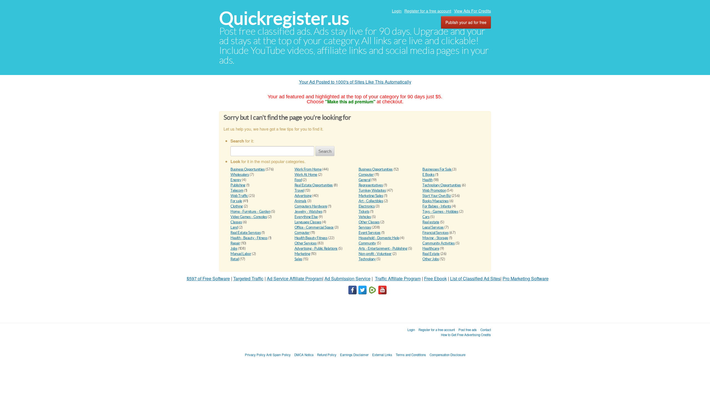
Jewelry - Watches (308, 211)
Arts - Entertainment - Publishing (383, 248)
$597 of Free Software (208, 278)
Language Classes (308, 222)
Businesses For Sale (437, 169)
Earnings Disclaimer (354, 354)
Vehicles (365, 217)
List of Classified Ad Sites (475, 278)
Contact (485, 330)
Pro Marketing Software (526, 278)
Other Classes (369, 222)
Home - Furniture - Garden (250, 211)
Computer (366, 174)
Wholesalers (239, 174)
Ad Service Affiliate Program (294, 278)
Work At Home (306, 174)
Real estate (430, 222)
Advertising (303, 196)
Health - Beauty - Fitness (248, 238)
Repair (235, 243)
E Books (428, 174)
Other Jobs (430, 259)
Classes (236, 222)
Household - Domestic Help (379, 238)
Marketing (302, 254)
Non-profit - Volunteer (375, 254)
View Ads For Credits (472, 11)
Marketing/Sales (371, 196)
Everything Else (306, 217)
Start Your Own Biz (436, 196)
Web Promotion (434, 190)
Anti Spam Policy (278, 354)
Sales (298, 259)
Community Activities (438, 243)
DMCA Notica (303, 354)
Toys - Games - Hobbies (440, 211)
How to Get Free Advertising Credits (466, 334)
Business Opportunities (247, 169)
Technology (367, 259)
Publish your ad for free (465, 22)
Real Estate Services (245, 233)
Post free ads (467, 330)
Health (427, 180)
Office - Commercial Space (314, 227)
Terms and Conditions (411, 354)
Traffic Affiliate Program (398, 278)
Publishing (237, 185)
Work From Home (308, 169)
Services (365, 227)
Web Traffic (239, 196)
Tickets (364, 211)
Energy (235, 180)
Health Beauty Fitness (311, 238)
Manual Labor (240, 254)
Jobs (233, 248)
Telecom (236, 190)
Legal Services (433, 227)
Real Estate (431, 254)
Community (367, 243)
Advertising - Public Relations (316, 248)
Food (298, 180)
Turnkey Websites (372, 190)
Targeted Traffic (248, 278)
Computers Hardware (311, 206)
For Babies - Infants (436, 206)
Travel (299, 190)
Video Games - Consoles (248, 217)
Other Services (306, 243)
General (365, 180)
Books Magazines (435, 201)
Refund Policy (326, 354)
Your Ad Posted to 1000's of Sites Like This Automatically (355, 82)
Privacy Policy (255, 354)
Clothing (236, 206)
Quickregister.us (284, 18)
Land (234, 227)
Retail (234, 259)
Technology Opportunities (441, 185)
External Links (382, 354)
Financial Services (435, 233)
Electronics (367, 206)
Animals (300, 201)
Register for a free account (427, 11)
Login (397, 11)
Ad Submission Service (347, 278)
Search (324, 151)
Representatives (371, 185)
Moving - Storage (435, 238)
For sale (236, 201)
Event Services (370, 233)
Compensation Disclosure (447, 354)
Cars (425, 217)
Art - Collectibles (371, 201)
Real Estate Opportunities (314, 185)
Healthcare (430, 248)
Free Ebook (435, 278)
